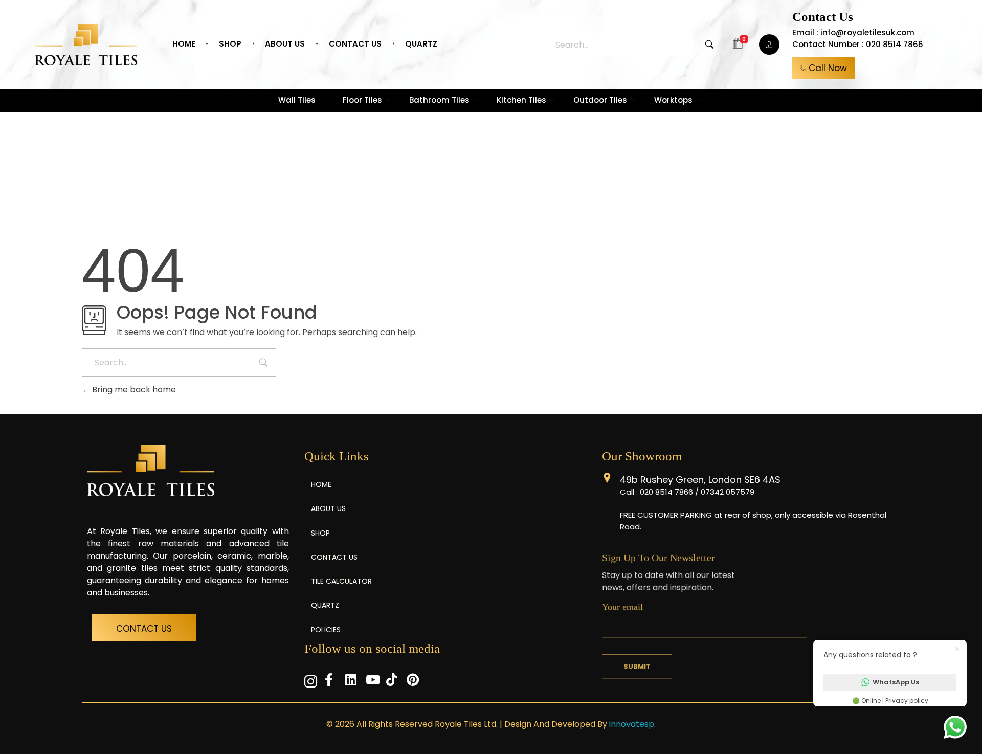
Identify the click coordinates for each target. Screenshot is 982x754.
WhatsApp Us (896, 682)
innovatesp (631, 724)
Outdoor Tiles (600, 100)
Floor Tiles (362, 100)
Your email (622, 605)
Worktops (673, 100)
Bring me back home (133, 389)
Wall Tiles (297, 100)
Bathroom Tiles (439, 100)
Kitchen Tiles (521, 100)
